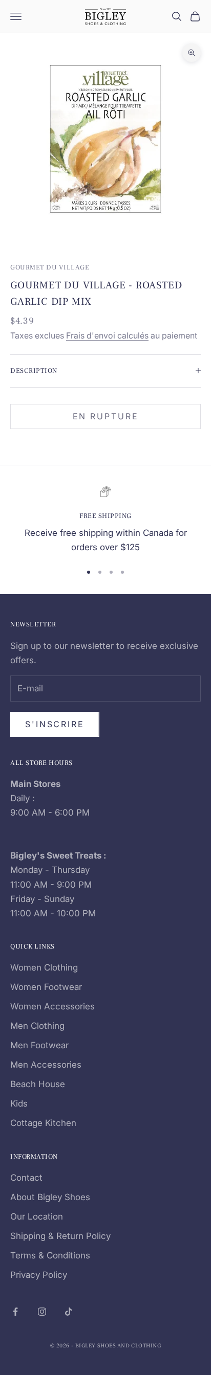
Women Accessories (52, 1006)
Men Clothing (37, 1026)
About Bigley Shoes (50, 1197)
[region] (105, 520)
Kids (19, 1103)
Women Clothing (44, 967)
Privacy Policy (38, 1275)
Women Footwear (46, 987)
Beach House (37, 1084)
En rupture (106, 416)
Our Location (36, 1216)
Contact (26, 1178)
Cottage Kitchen (43, 1123)
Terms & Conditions (50, 1255)
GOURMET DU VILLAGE (50, 267)
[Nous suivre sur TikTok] (69, 1311)
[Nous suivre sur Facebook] (15, 1311)
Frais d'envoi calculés (107, 335)
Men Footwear (39, 1045)
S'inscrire (55, 724)
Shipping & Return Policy (60, 1236)
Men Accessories (45, 1065)
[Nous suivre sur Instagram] (42, 1311)
